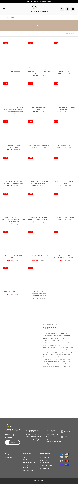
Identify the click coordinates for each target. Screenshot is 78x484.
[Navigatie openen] (4, 9)
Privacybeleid (44, 468)
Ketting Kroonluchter (64, 217)
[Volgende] (54, 309)
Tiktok (66, 436)
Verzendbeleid (44, 457)
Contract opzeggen (29, 470)
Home (7, 17)
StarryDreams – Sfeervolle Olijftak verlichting (64, 69)
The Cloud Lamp (64, 145)
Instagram (67, 431)
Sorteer (68, 33)
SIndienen (14, 442)
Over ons (7, 460)
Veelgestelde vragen (29, 462)
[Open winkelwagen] (73, 9)
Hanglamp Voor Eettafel (13, 291)
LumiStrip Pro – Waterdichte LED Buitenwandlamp (39, 293)
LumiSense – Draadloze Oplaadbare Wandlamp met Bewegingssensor (14, 109)
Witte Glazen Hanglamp (39, 145)
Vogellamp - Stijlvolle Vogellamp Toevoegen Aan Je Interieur (13, 219)
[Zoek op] (62, 9)
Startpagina (8, 457)
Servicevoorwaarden (46, 465)
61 (48, 309)
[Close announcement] (73, 1)
